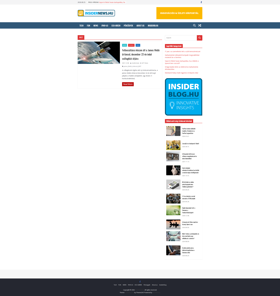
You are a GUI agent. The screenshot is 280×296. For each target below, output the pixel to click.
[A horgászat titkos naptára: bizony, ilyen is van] (173, 225)
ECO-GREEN (116, 25)
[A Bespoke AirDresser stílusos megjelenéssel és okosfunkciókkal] (173, 157)
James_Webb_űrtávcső (131, 66)
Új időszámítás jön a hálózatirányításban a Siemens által (188, 250)
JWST (139, 66)
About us (140, 25)
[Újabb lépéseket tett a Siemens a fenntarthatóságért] (173, 211)
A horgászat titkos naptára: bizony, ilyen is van (190, 223)
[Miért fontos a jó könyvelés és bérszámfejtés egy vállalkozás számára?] (173, 237)
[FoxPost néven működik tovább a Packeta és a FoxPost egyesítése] (173, 132)
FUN (88, 25)
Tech (81, 25)
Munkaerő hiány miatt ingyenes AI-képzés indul (181, 73)
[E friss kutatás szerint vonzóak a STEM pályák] (173, 199)
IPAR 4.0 (105, 25)
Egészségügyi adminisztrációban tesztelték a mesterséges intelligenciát (190, 170)
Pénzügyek (128, 25)
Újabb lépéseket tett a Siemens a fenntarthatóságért (188, 210)
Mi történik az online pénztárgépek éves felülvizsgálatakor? (188, 184)
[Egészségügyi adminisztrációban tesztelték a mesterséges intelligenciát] (173, 171)
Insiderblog (153, 25)
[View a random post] (199, 25)
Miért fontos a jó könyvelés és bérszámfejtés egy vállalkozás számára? (190, 236)
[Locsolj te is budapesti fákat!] (173, 145)
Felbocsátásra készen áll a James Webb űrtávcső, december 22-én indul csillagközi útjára (141, 54)
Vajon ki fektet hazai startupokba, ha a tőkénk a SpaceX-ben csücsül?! (112, 3)
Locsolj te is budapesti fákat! (190, 143)
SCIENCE (131, 45)
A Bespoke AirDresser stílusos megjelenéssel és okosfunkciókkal (189, 156)
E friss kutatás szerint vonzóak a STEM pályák (188, 197)
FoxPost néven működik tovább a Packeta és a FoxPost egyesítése (188, 130)
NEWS (96, 25)
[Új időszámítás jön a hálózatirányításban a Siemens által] (173, 251)
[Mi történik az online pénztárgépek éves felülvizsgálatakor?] (173, 186)
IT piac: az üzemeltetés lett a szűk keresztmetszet (182, 51)
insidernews (135, 63)
